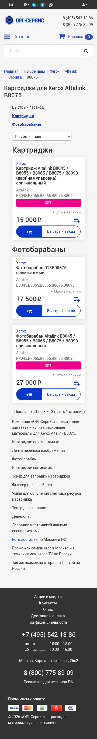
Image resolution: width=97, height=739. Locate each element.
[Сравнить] (77, 221)
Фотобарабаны (26, 124)
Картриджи (23, 115)
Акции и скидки (48, 596)
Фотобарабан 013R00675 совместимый (41, 270)
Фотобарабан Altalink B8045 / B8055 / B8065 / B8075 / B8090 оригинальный (47, 341)
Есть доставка (25, 539)
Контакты (48, 603)
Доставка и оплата (48, 616)
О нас (48, 609)
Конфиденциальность (48, 622)
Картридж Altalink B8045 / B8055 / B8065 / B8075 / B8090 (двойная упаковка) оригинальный (47, 176)
